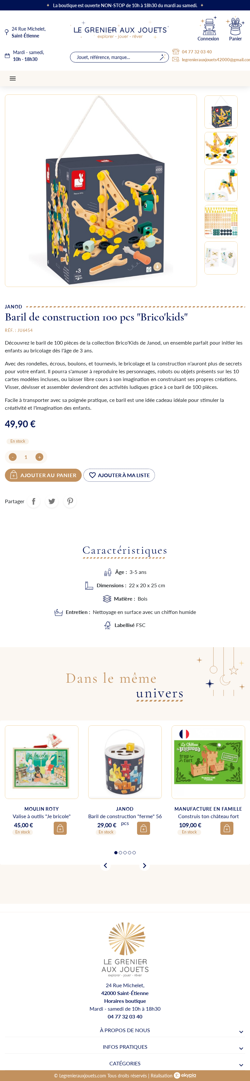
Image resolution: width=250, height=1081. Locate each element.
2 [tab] (120, 852)
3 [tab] (125, 852)
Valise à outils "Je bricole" (42, 816)
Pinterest (69, 501)
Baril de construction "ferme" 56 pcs (125, 819)
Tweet (51, 501)
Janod (13, 306)
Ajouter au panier (48, 475)
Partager (33, 501)
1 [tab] (116, 852)
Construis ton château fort (208, 816)
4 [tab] (129, 852)
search (163, 57)
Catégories (125, 1063)
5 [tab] (134, 852)
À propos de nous (125, 1030)
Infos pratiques (125, 1046)
